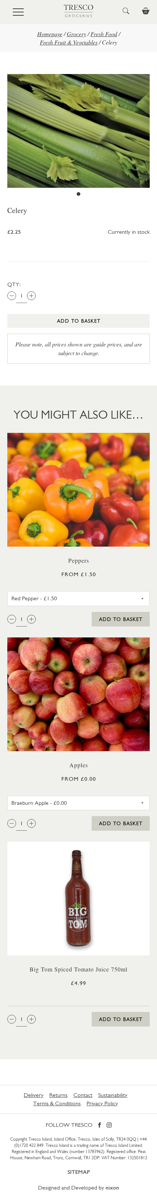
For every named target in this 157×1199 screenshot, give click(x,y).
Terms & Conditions (57, 1103)
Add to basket (78, 321)
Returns (58, 1094)
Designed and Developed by (78, 1187)
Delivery (33, 1094)
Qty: (14, 284)
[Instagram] (109, 1125)
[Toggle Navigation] (18, 12)
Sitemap (79, 1171)
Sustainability (112, 1094)
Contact (82, 1094)
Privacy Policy (102, 1103)
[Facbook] (99, 1125)
